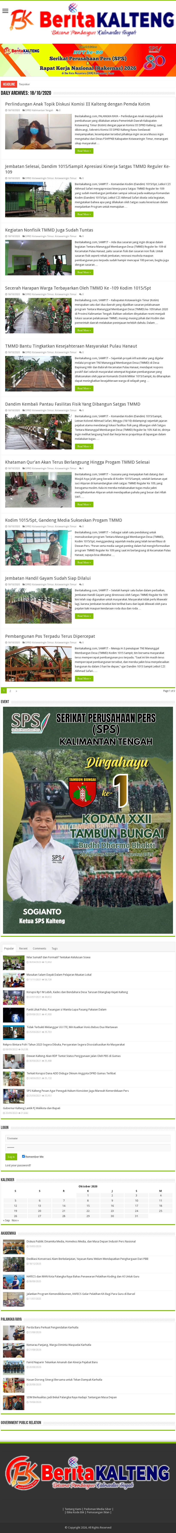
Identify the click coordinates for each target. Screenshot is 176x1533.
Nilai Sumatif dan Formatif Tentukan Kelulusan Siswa (58, 957)
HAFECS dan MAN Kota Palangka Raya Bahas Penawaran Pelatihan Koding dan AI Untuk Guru (83, 1276)
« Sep (6, 1220)
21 (63, 1211)
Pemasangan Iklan (98, 1512)
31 (136, 1216)
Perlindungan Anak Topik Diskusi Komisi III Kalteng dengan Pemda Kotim (77, 104)
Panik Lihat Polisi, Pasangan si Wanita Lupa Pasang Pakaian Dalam (66, 1009)
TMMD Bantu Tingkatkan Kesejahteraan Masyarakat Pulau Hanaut (71, 346)
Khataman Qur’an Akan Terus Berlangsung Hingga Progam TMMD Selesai (77, 462)
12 (15, 1205)
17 (136, 1205)
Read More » (84, 150)
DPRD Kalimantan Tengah (39, 110)
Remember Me (34, 1156)
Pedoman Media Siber (97, 1509)
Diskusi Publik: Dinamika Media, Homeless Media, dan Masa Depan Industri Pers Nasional (81, 1241)
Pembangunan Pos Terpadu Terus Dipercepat (50, 636)
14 (63, 1205)
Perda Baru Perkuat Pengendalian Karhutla (52, 1327)
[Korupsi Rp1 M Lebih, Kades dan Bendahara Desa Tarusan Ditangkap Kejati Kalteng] (13, 997)
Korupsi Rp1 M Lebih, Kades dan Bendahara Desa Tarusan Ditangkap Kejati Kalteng (77, 992)
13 (39, 1205)
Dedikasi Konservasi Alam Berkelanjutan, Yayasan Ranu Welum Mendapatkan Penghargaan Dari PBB (87, 1258)
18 (160, 1205)
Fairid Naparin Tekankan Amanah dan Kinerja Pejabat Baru (62, 1362)
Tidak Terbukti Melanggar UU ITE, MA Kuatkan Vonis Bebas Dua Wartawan (72, 1027)
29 (88, 1216)
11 (160, 1200)
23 (112, 1211)
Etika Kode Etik (75, 1512)
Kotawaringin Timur (65, 178)
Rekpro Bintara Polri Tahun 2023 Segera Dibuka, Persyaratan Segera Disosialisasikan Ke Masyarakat (64, 1044)
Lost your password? (18, 1165)
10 (136, 1200)
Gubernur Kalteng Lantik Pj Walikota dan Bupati (31, 1108)
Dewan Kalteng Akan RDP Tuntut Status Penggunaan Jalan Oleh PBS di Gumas (74, 1056)
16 (112, 1205)
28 (63, 1216)
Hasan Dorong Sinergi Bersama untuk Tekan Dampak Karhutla (64, 1379)
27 (39, 1216)
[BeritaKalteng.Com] (88, 20)
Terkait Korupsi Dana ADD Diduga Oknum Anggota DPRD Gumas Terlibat (71, 1073)
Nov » (15, 1220)
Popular (9, 948)
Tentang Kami (73, 1509)
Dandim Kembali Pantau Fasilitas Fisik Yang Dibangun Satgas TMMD (72, 404)
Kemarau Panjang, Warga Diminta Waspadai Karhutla (59, 1344)
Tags (55, 948)
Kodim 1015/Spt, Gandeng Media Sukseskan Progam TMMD (63, 520)
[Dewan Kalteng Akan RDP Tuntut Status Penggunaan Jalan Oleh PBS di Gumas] (13, 1061)
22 (88, 1211)
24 (136, 1211)
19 (15, 1211)
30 (112, 1216)
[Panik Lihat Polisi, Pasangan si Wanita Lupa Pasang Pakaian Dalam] (13, 1015)
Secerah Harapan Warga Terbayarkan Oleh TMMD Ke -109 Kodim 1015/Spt (78, 288)
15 (88, 1205)
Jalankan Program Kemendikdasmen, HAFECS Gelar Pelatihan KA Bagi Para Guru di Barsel (81, 1293)
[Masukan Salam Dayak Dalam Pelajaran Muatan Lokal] (13, 980)
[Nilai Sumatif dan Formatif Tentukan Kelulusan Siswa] (13, 962)
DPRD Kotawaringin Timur (39, 178)
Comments (39, 948)
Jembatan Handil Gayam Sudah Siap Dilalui (48, 578)
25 (160, 1211)
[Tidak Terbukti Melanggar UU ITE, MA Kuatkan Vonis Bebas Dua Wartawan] (13, 1032)
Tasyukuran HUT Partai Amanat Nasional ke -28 (46, 84)
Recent (23, 948)
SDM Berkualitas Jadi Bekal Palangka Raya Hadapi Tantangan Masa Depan (72, 1397)
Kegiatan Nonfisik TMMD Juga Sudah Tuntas (49, 230)
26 (15, 1216)
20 (39, 1211)
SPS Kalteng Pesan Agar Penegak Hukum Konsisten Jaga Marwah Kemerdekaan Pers (78, 1090)
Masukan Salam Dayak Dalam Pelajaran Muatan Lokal (59, 974)
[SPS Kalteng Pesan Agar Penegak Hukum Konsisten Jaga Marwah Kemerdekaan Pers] (13, 1096)
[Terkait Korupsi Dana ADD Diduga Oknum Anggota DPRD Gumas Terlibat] (13, 1079)
